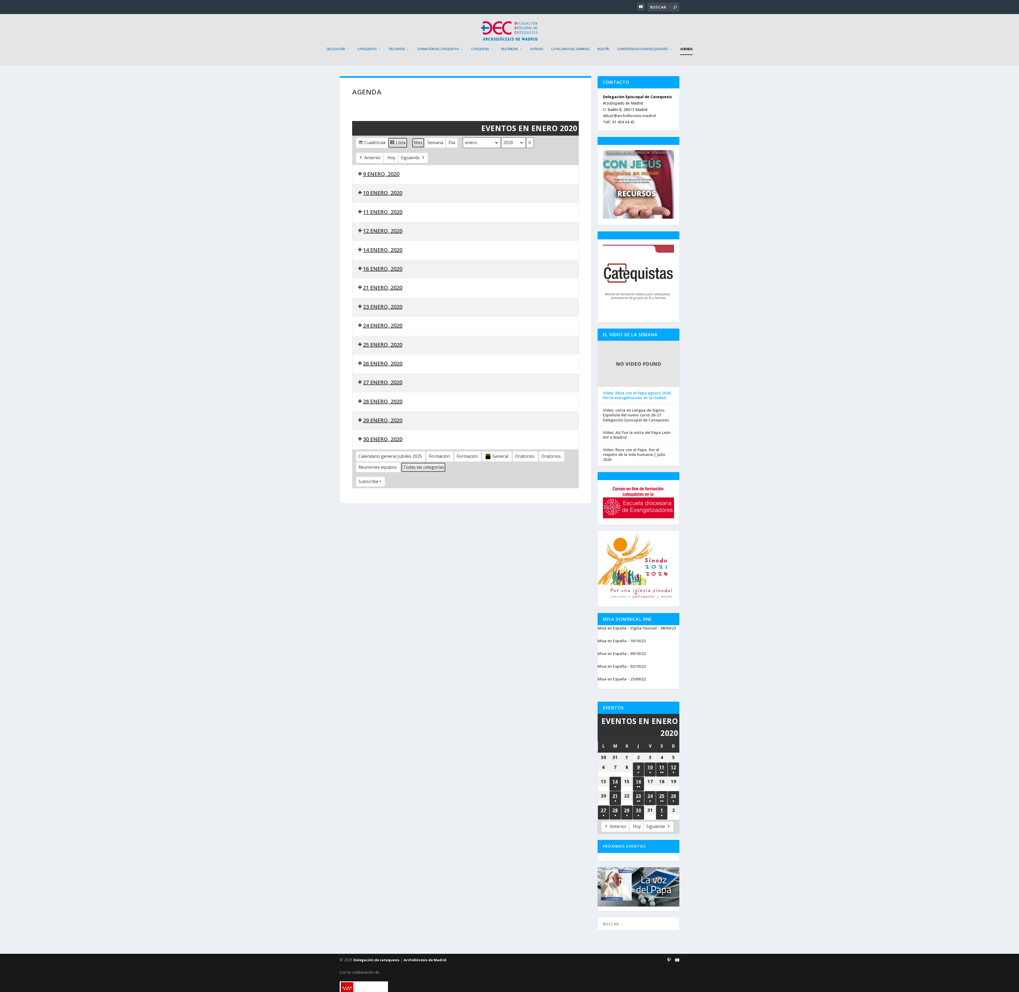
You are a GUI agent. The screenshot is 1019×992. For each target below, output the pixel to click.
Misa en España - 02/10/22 (622, 666)
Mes (418, 142)
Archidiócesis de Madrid (425, 960)
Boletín (603, 49)
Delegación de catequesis (376, 960)
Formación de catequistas (438, 49)
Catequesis (480, 49)
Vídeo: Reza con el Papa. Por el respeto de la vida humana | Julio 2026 (634, 454)
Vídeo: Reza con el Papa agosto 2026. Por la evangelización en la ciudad (637, 395)
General (500, 456)
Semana (435, 142)
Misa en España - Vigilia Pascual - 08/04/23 (637, 628)
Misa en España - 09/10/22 (622, 653)
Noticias (536, 49)
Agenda (686, 49)
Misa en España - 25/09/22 (622, 679)
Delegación (335, 49)
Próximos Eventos (624, 846)
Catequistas (367, 49)
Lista (397, 144)
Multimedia (509, 49)
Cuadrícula (371, 144)
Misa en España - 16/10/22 (622, 640)
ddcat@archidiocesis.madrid (629, 115)
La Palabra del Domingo (570, 49)
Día (451, 142)
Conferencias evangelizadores (642, 49)
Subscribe (368, 481)
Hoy (391, 158)
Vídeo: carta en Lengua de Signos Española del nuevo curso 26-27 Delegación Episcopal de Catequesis (636, 415)
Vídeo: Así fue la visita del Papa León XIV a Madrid (637, 435)
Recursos (397, 49)
